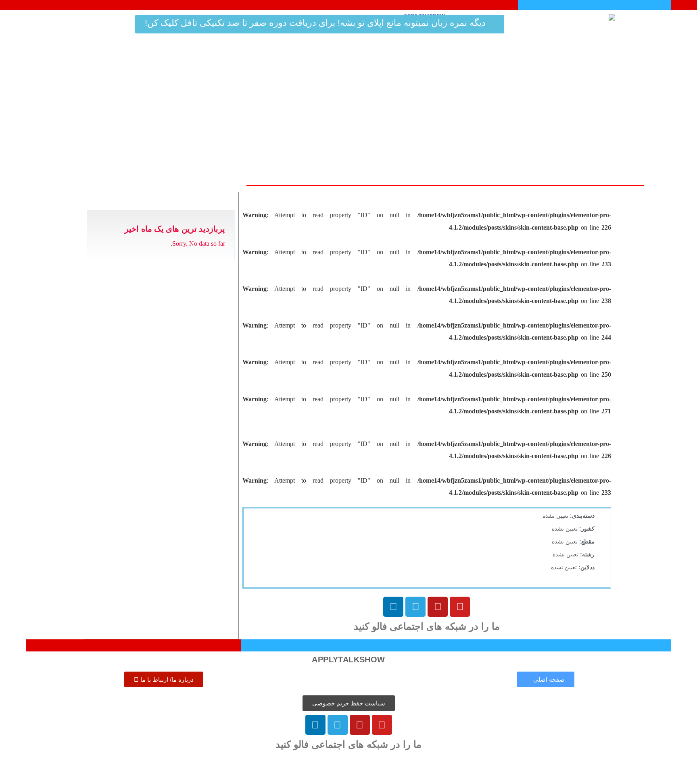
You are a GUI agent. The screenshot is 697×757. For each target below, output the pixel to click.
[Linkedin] (393, 607)
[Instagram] (438, 607)
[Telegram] (415, 607)
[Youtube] (460, 607)
